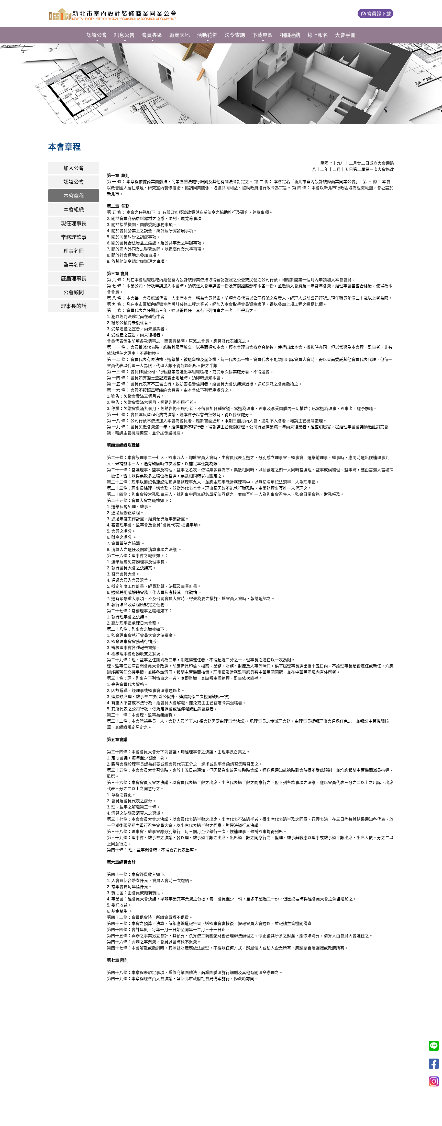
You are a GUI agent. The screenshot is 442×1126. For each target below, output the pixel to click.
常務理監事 (73, 237)
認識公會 (96, 35)
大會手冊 (345, 35)
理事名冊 (73, 251)
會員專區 (152, 35)
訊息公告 (124, 35)
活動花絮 (207, 35)
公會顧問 (73, 292)
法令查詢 (235, 35)
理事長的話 (73, 306)
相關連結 (290, 35)
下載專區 (262, 35)
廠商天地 (179, 35)
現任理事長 (73, 223)
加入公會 (73, 168)
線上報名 (317, 35)
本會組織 (73, 210)
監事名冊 (73, 265)
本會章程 (73, 196)
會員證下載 (379, 14)
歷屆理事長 (73, 278)
